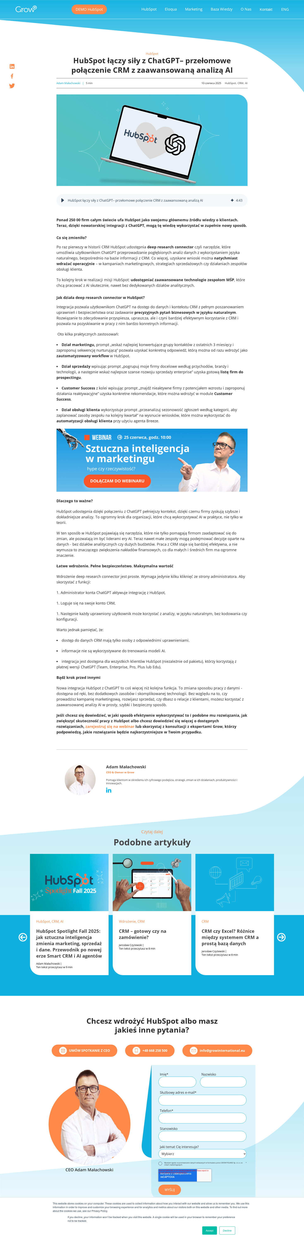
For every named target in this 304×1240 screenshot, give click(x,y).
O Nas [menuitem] (246, 9)
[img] (232, 200)
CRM (240, 83)
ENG (285, 9)
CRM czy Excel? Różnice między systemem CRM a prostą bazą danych (230, 937)
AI (246, 83)
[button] (63, 200)
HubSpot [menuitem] (149, 9)
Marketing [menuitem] (193, 9)
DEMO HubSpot (89, 9)
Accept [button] (209, 1230)
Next (279, 935)
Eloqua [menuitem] (171, 9)
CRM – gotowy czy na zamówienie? (142, 934)
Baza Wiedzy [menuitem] (221, 9)
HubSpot (152, 54)
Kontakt (266, 9)
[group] (152, 200)
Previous (21, 935)
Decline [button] (227, 1230)
